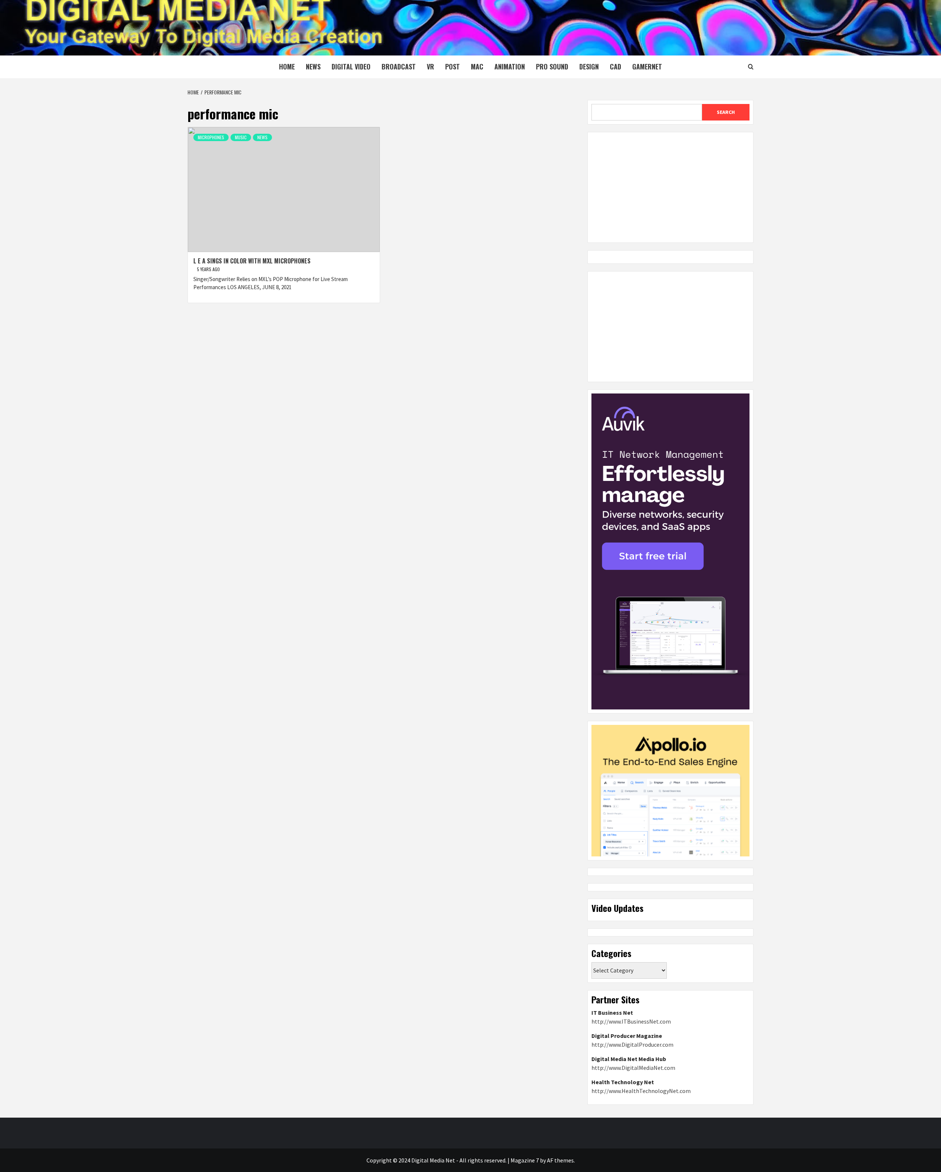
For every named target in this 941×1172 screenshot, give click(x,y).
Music (241, 137)
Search (726, 112)
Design (589, 66)
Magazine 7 (525, 1160)
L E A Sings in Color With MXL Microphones (252, 260)
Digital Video (351, 66)
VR (430, 66)
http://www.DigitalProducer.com (632, 1044)
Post (452, 66)
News (313, 66)
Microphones (211, 137)
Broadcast (399, 66)
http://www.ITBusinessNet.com (631, 1021)
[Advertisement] (670, 187)
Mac (477, 66)
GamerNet (647, 66)
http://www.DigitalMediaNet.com (633, 1067)
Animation (509, 66)
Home (287, 66)
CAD (615, 66)
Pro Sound (552, 66)
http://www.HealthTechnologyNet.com (641, 1090)
